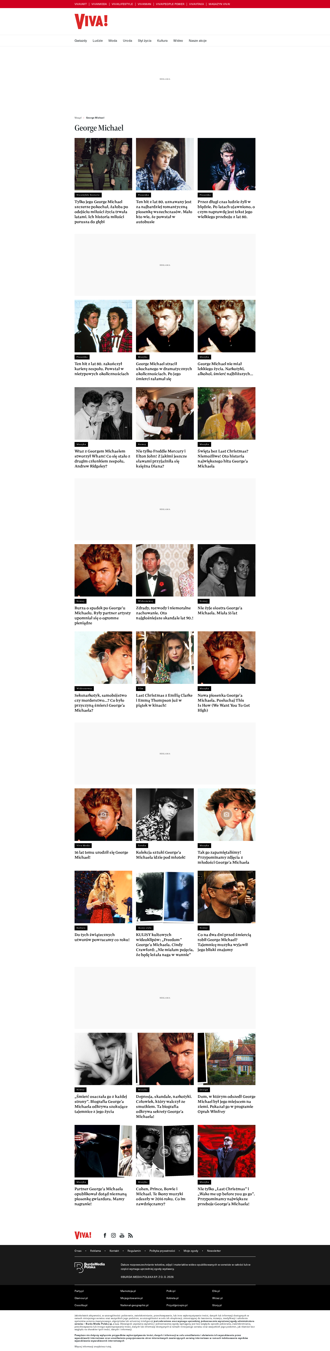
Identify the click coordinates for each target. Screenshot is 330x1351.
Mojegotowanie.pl (131, 1298)
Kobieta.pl (172, 1298)
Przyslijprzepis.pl (176, 1305)
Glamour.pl (81, 1298)
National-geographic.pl (134, 1305)
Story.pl (217, 1305)
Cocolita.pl (81, 1305)
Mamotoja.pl (128, 1291)
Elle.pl (216, 1291)
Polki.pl (170, 1291)
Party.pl (79, 1291)
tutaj (108, 1346)
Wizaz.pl (217, 1298)
